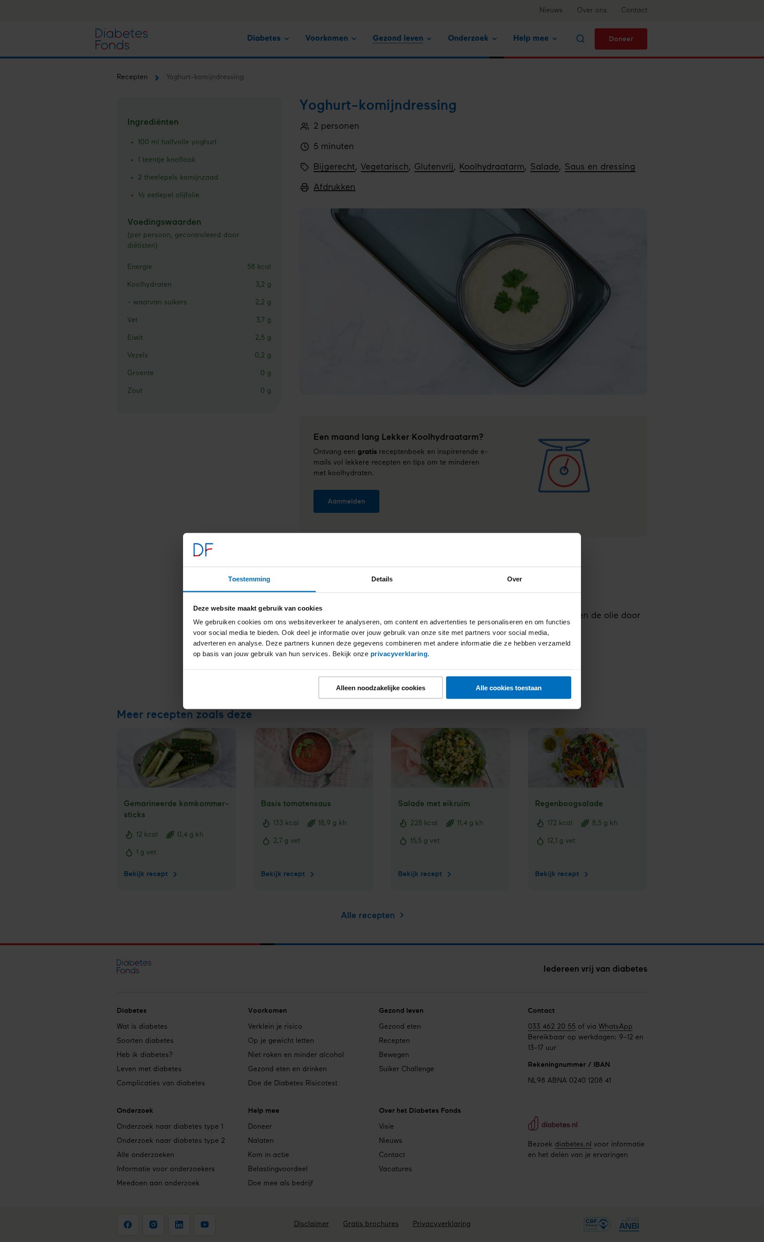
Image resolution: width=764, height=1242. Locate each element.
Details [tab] (382, 579)
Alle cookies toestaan (509, 687)
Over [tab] (514, 579)
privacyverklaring (399, 654)
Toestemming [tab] (249, 579)
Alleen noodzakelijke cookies (380, 687)
